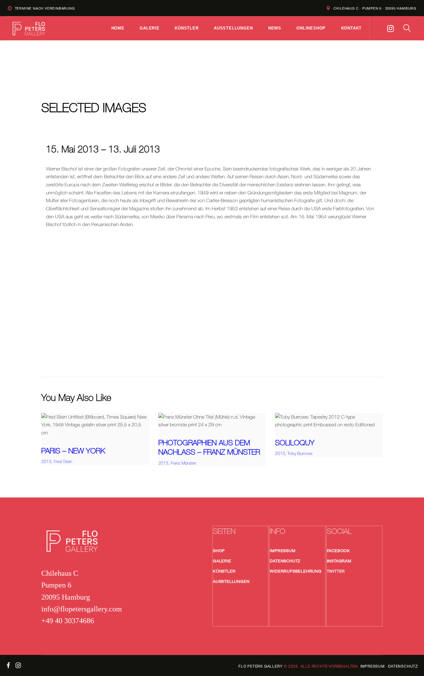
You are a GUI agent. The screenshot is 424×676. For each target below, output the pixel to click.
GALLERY (260, 666)
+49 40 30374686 (67, 621)
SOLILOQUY (294, 442)
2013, (47, 461)
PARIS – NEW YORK (73, 450)
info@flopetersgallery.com (81, 609)
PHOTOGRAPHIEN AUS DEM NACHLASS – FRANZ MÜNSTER (209, 447)
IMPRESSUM (372, 666)
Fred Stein (63, 461)
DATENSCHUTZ (403, 666)
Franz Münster (183, 462)
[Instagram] (390, 28)
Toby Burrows (300, 453)
